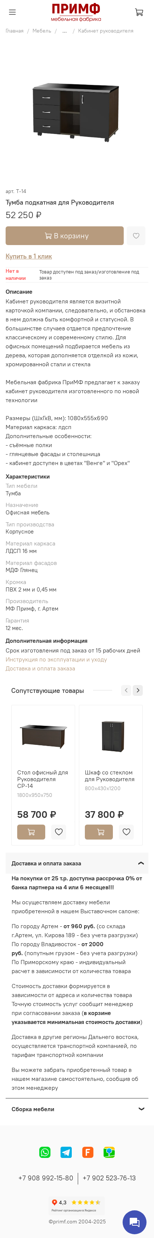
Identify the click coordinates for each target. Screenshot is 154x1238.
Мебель (42, 30)
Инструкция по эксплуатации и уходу (56, 659)
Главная (15, 30)
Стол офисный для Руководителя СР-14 (42, 778)
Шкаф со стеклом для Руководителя (110, 775)
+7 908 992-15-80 (45, 1178)
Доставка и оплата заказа (40, 668)
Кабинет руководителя (105, 30)
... (64, 31)
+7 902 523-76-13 (109, 1178)
